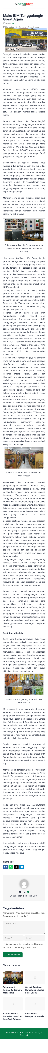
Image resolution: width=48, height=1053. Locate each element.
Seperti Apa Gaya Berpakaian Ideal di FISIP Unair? (34, 990)
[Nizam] (24, 888)
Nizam (22, 892)
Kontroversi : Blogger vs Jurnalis (34, 1015)
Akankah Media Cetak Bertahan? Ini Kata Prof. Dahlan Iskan (12, 1016)
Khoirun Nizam (28, 1032)
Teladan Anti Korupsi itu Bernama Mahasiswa (12, 990)
